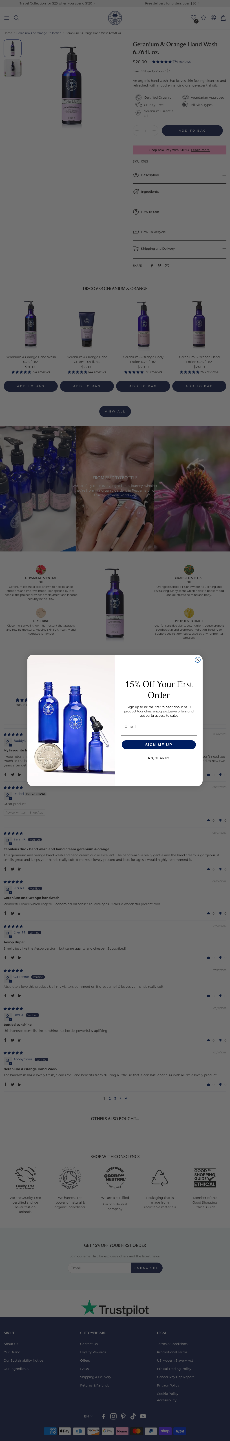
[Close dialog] (197, 659)
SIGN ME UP (158, 744)
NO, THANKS (159, 758)
